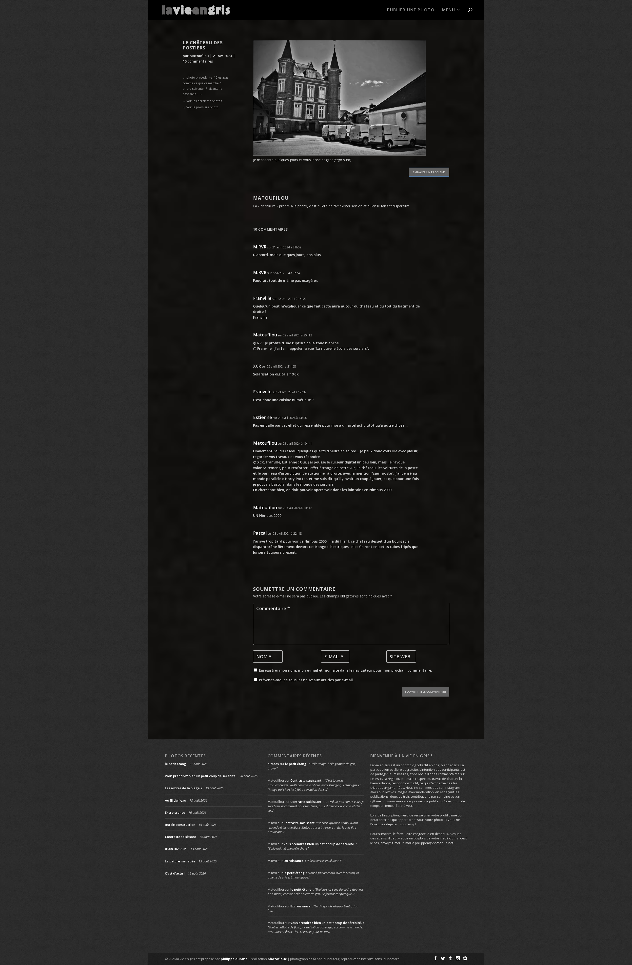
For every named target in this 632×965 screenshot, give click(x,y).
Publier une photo (411, 10)
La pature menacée (180, 861)
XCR (257, 366)
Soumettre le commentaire (425, 691)
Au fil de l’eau (175, 800)
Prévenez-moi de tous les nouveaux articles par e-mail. (306, 680)
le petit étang (175, 764)
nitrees (273, 764)
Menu (448, 10)
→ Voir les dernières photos (202, 101)
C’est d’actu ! (175, 873)
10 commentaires (198, 61)
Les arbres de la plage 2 (183, 788)
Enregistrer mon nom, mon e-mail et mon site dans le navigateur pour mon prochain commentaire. (345, 670)
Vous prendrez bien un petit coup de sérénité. (200, 776)
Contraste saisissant (180, 836)
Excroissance (175, 812)
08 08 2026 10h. (176, 849)
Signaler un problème (429, 172)
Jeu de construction (180, 824)
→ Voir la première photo (200, 107)
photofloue (277, 959)
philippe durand (234, 959)
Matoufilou (199, 55)
